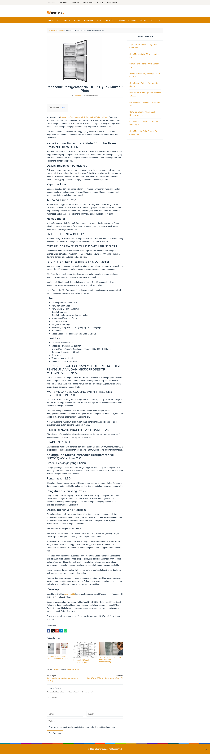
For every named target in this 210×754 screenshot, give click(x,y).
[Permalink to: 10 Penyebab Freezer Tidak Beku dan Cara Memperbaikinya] (111, 648)
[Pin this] (57, 630)
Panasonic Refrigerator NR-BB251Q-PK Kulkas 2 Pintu (84, 117)
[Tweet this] (53, 630)
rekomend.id (69, 593)
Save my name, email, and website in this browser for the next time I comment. (82, 727)
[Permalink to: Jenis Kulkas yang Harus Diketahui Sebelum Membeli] (59, 648)
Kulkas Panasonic (73, 669)
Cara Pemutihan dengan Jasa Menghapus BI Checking (62, 678)
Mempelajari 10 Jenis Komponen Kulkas (81, 661)
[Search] (160, 20)
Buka (63, 107)
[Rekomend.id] (56, 11)
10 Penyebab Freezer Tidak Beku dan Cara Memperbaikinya (110, 659)
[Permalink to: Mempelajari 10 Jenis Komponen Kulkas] (85, 650)
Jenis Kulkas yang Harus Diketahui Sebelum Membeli (57, 657)
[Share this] (48, 630)
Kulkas (56, 669)
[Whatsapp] (65, 630)
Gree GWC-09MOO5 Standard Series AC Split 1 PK (105, 676)
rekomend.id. (100, 748)
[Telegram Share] (61, 630)
